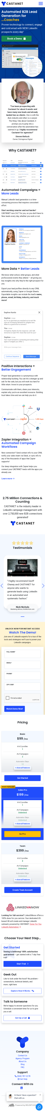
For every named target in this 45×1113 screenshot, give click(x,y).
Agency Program (23, 1058)
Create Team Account (22, 890)
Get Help (23, 1079)
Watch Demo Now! (14, 709)
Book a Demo (15, 38)
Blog (22, 1064)
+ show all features (22, 768)
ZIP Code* (10, 685)
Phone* (9, 674)
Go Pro (22, 834)
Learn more (9, 478)
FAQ (22, 1067)
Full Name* (10, 652)
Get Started (22, 778)
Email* (9, 663)
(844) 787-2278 (23, 1076)
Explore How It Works (21, 991)
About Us (22, 1061)
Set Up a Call (21, 1018)
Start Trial (21, 964)
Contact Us (22, 1055)
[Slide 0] (22, 616)
